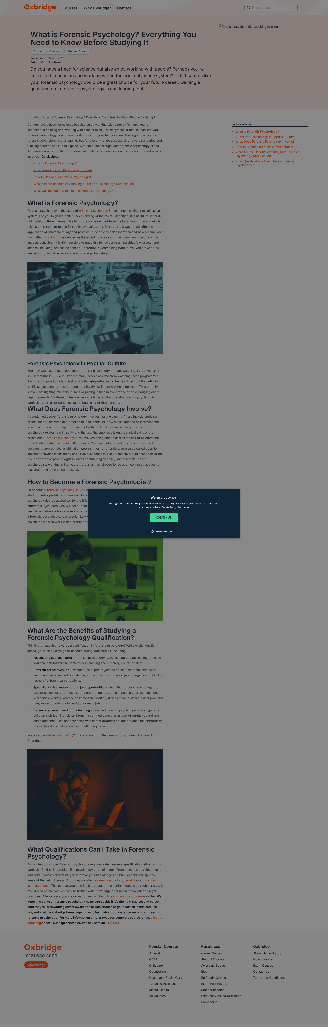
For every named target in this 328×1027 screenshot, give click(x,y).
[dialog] (164, 513)
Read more (183, 507)
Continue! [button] (164, 517)
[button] (164, 531)
